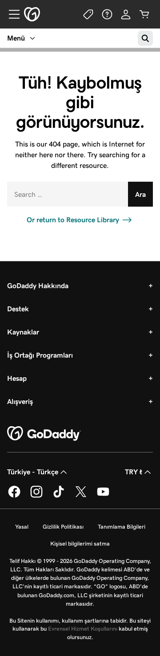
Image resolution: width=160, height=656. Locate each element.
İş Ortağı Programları (40, 355)
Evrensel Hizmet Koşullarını (82, 628)
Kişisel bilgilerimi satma (80, 543)
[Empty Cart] (144, 14)
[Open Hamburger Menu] (10, 14)
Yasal (21, 526)
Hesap (17, 378)
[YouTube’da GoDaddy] (103, 496)
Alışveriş (20, 401)
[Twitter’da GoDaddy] (81, 496)
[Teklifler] (88, 14)
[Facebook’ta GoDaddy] (14, 496)
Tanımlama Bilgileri (121, 526)
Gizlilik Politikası (63, 526)
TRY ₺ (133, 472)
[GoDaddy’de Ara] (145, 38)
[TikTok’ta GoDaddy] (59, 496)
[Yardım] (107, 14)
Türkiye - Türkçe (32, 472)
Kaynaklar (23, 332)
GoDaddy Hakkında (37, 285)
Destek (18, 309)
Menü (16, 38)
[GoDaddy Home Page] (44, 433)
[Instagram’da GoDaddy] (36, 496)
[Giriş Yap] (125, 14)
